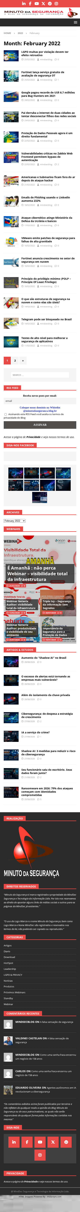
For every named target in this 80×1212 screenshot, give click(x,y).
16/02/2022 (29, 245)
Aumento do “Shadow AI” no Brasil (43, 657)
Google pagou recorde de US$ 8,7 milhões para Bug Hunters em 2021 (48, 94)
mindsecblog (46, 59)
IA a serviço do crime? (35, 732)
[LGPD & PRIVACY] (11, 55)
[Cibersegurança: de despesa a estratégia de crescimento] (63, 473)
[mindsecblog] (8, 1026)
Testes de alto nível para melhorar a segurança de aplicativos (44, 339)
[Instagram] (56, 3)
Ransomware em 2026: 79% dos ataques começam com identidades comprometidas (47, 792)
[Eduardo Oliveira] (8, 1092)
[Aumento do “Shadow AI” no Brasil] (15, 473)
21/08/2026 (29, 777)
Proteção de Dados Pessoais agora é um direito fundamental (47, 134)
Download (9, 957)
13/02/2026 (14, 612)
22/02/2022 (29, 140)
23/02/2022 (29, 120)
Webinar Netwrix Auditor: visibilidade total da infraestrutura (21, 604)
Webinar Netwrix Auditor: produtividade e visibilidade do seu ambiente (21, 630)
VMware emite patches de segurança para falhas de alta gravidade (48, 239)
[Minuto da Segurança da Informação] (40, 16)
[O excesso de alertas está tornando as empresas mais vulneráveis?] (31, 473)
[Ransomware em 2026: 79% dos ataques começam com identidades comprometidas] (11, 792)
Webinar (8, 1004)
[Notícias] (11, 96)
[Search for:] (40, 375)
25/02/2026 (14, 585)
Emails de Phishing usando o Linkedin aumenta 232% (45, 199)
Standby (8, 998)
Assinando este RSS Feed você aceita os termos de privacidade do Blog (34, 416)
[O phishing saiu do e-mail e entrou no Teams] (39, 497)
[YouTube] (36, 3)
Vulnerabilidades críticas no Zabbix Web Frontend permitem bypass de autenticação (47, 157)
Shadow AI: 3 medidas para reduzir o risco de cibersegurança (48, 752)
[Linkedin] (23, 3)
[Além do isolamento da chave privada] (47, 473)
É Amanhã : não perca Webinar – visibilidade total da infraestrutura (37, 573)
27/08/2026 (29, 721)
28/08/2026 (29, 662)
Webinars (13, 529)
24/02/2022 (29, 100)
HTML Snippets (26, 1196)
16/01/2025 (51, 639)
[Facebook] (30, 3)
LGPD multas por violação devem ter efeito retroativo (44, 53)
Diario (7, 951)
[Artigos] (11, 76)
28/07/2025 (51, 612)
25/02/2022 (29, 59)
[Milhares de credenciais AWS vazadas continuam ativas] (63, 485)
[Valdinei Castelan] (8, 1043)
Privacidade (33, 437)
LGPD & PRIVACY (13, 974)
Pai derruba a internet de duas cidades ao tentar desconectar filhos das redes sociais (48, 114)
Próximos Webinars (14, 992)
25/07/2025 (14, 639)
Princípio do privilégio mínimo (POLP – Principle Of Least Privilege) (46, 280)
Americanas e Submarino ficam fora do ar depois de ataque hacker (48, 178)
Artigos (8, 945)
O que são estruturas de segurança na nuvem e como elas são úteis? (45, 300)
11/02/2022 (29, 345)
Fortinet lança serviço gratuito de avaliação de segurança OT (42, 73)
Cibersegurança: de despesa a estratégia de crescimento (47, 715)
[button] (75, 22)
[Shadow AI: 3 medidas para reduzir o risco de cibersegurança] (31, 485)
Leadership (10, 969)
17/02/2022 (29, 225)
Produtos (9, 986)
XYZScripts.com (54, 1196)
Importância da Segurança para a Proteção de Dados (55, 632)
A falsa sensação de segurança (56, 1022)
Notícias (8, 980)
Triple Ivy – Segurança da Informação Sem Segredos (57, 604)
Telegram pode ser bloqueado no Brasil (46, 319)
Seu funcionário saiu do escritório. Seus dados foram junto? (46, 771)
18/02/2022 (29, 205)
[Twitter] (43, 3)
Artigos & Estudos (20, 650)
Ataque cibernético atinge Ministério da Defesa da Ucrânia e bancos (46, 219)
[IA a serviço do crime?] (15, 485)
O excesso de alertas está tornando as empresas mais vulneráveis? (45, 678)
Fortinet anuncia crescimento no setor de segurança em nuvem (48, 260)
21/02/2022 (29, 184)
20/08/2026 (29, 799)
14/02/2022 (29, 306)
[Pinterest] (50, 3)
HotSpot (8, 963)
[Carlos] (8, 1076)
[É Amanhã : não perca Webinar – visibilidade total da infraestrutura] (40, 563)
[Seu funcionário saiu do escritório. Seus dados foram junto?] (11, 773)
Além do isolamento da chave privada (45, 695)
